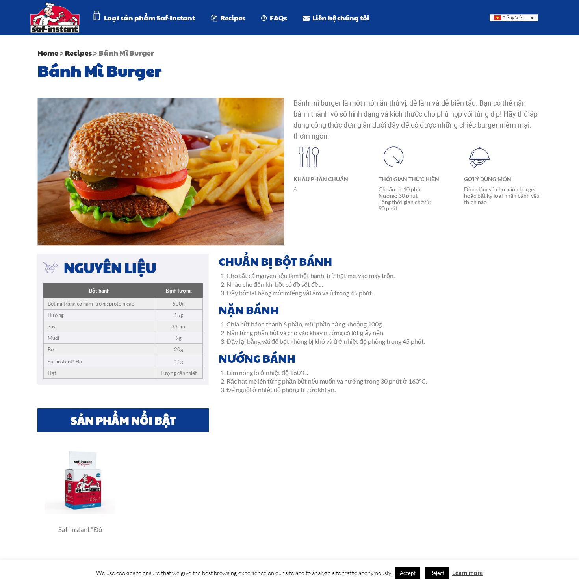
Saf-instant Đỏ (80, 529)
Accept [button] (408, 573)
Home (47, 52)
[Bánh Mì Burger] (80, 512)
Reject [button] (437, 573)
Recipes (78, 52)
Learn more (467, 572)
